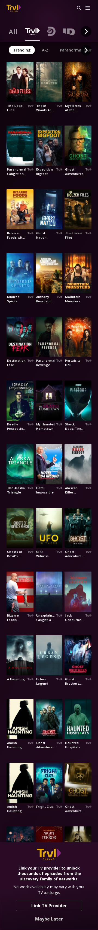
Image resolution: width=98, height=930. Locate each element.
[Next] (86, 31)
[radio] (13, 31)
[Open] (88, 8)
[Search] (76, 8)
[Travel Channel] (14, 8)
